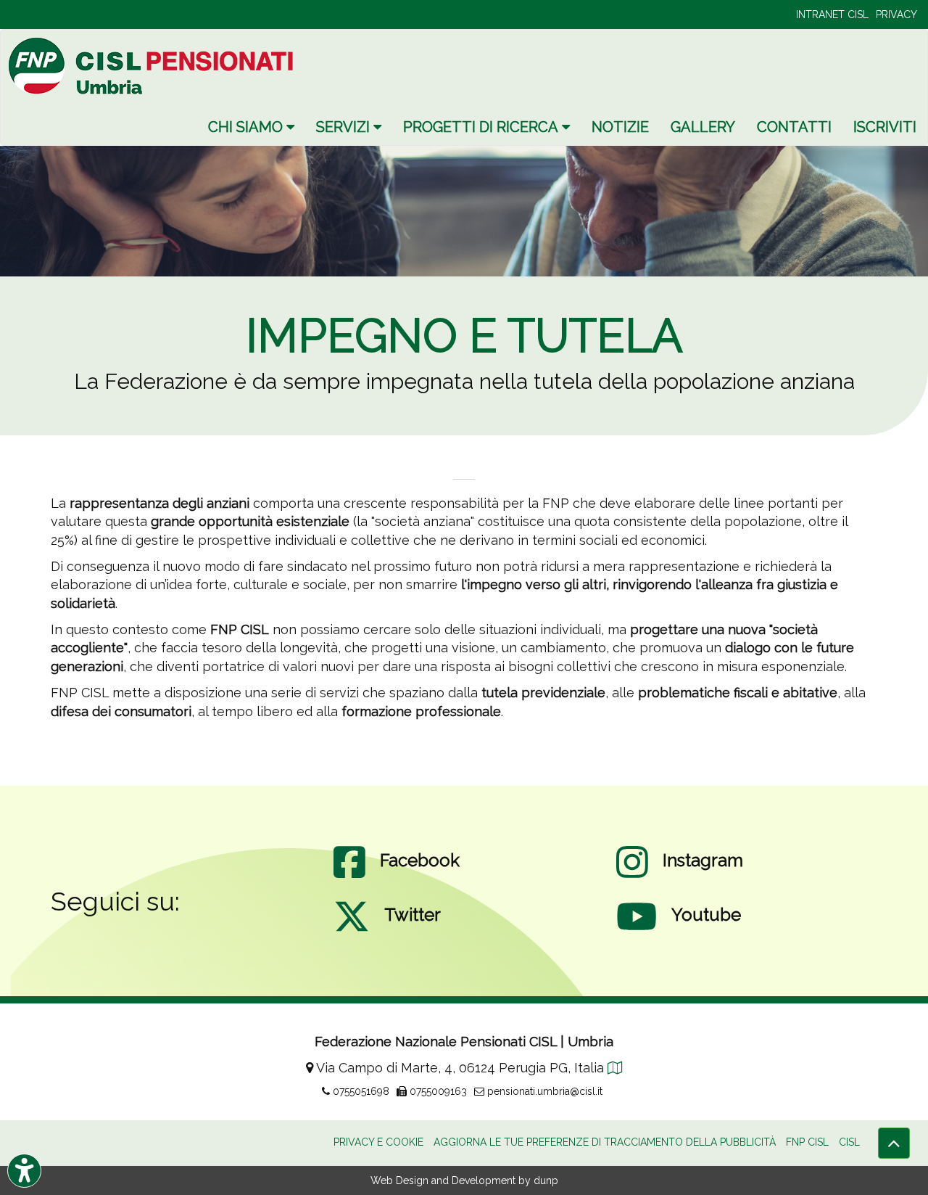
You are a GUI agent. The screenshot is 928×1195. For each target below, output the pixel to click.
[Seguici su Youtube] (636, 931)
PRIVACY (896, 14)
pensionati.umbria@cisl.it (543, 1091)
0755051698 (359, 1091)
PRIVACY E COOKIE (378, 1142)
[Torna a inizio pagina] (894, 1143)
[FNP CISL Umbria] (153, 65)
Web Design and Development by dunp (464, 1180)
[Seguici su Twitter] (352, 931)
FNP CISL (807, 1142)
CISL (849, 1142)
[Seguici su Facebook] (349, 876)
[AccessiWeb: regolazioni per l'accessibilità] (24, 1171)
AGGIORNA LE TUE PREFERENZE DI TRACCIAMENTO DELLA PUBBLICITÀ (605, 1142)
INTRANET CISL (832, 14)
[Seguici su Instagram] (632, 876)
